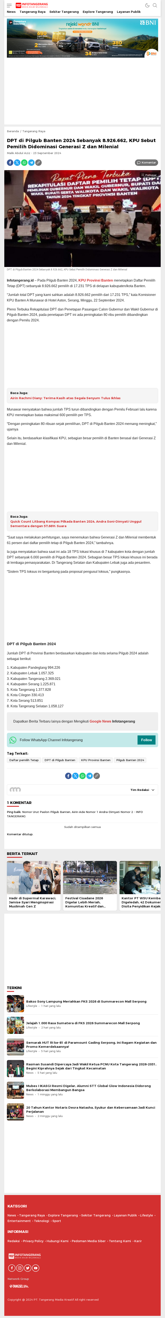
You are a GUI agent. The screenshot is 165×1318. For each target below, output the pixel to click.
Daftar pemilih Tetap (24, 760)
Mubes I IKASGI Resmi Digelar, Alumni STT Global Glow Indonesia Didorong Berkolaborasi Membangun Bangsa (88, 1088)
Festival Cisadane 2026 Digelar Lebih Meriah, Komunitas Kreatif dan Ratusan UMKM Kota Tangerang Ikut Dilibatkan (87, 906)
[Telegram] (31, 162)
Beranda (13, 131)
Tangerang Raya (33, 131)
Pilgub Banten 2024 (130, 760)
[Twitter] (17, 162)
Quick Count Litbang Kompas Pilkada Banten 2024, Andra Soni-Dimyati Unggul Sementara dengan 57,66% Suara (75, 524)
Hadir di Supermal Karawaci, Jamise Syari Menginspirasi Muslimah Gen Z (32, 902)
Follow (146, 740)
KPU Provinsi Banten (95, 280)
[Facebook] (10, 162)
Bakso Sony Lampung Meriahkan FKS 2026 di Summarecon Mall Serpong (86, 1001)
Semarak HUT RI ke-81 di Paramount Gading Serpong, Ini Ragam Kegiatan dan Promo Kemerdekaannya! (91, 1045)
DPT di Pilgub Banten (59, 760)
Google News (100, 721)
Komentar (149, 162)
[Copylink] (38, 162)
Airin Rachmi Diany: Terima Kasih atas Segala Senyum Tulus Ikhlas (65, 398)
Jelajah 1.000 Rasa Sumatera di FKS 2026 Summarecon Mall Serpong (83, 1023)
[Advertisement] (82, 90)
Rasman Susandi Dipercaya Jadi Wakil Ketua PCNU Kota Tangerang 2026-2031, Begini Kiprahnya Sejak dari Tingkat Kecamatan (91, 1066)
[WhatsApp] (24, 162)
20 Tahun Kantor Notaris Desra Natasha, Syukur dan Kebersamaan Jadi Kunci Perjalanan (90, 1110)
